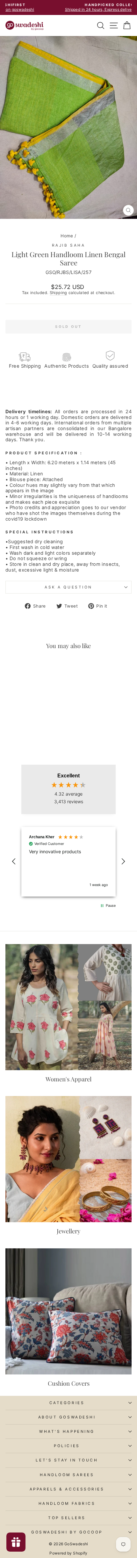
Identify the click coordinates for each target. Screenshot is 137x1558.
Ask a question (68, 587)
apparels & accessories (67, 1489)
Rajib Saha (68, 245)
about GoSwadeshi (67, 1417)
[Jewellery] (68, 1159)
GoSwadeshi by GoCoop (67, 1532)
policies (67, 1446)
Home (67, 235)
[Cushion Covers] (68, 1311)
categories (66, 1403)
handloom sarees (67, 1475)
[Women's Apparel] (68, 1007)
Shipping (58, 292)
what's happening (67, 1431)
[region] (68, 861)
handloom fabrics (67, 1503)
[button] (14, 861)
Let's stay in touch (67, 1460)
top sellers (67, 1518)
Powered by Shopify (68, 1553)
